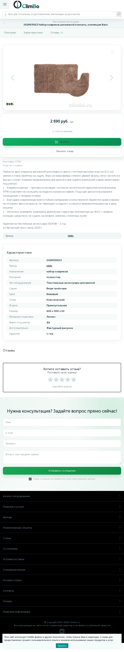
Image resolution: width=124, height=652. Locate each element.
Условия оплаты (12, 580)
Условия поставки (13, 559)
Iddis (71, 235)
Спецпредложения (14, 569)
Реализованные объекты (17, 527)
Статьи (7, 538)
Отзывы (7, 601)
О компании (10, 548)
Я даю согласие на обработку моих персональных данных (64, 479)
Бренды (7, 517)
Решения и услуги (13, 506)
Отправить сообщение (62, 470)
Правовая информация (16, 611)
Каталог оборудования (16, 496)
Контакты (8, 590)
